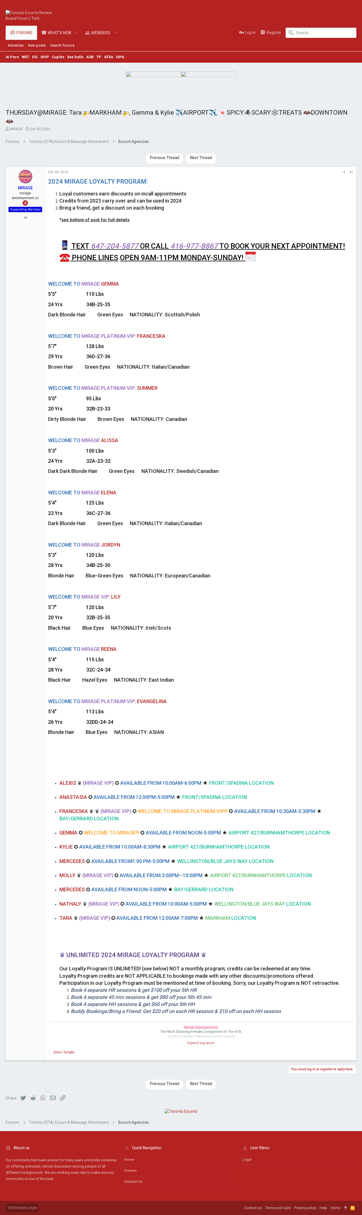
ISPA (120, 57)
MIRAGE (16, 129)
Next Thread (201, 157)
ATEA (108, 57)
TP (98, 57)
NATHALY (70, 904)
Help (323, 1208)
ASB (90, 57)
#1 (352, 172)
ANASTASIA (73, 797)
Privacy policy (305, 1208)
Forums (130, 1170)
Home (129, 1159)
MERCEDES (72, 861)
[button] (76, 32)
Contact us (133, 1181)
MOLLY (67, 875)
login (247, 1159)
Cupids (58, 57)
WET (25, 57)
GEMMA (68, 833)
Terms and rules (278, 1208)
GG (35, 57)
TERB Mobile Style (22, 1208)
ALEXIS (67, 783)
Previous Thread (164, 157)
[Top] (345, 1208)
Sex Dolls (75, 57)
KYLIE (66, 847)
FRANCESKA (73, 811)
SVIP (44, 57)
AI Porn (12, 57)
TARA (65, 918)
